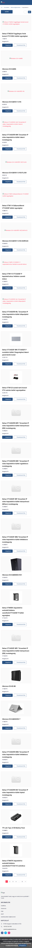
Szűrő (7, 12)
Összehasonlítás (20, 45)
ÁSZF (2, 914)
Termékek (6, 7)
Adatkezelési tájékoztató (8, 917)
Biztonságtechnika (15, 7)
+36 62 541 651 (7, 926)
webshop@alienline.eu (9, 929)
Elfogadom (22, 945)
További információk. (11, 945)
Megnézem (8, 45)
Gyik (2, 911)
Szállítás (3, 905)
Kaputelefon (25, 7)
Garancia (3, 908)
